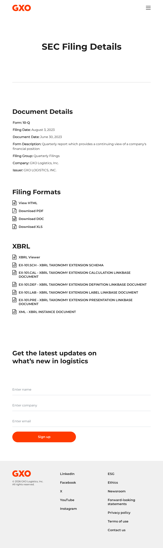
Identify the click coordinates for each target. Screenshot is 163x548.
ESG (111, 474)
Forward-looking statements (121, 502)
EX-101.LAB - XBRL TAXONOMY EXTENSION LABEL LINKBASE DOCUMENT (78, 292)
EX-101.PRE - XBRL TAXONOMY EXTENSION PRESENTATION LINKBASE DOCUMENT (76, 302)
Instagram (68, 509)
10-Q (26, 123)
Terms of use (118, 521)
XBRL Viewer (29, 257)
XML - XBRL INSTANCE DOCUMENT (47, 312)
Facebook (68, 482)
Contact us (116, 530)
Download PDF (31, 211)
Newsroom (117, 491)
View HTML (28, 203)
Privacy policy (119, 513)
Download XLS (31, 227)
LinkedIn (67, 474)
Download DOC (31, 219)
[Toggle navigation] (148, 8)
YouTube (67, 500)
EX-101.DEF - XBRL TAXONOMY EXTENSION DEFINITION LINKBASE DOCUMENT (83, 284)
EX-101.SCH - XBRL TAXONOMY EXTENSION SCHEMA (61, 265)
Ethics (113, 482)
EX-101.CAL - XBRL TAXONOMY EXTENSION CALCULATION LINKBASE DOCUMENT (75, 275)
